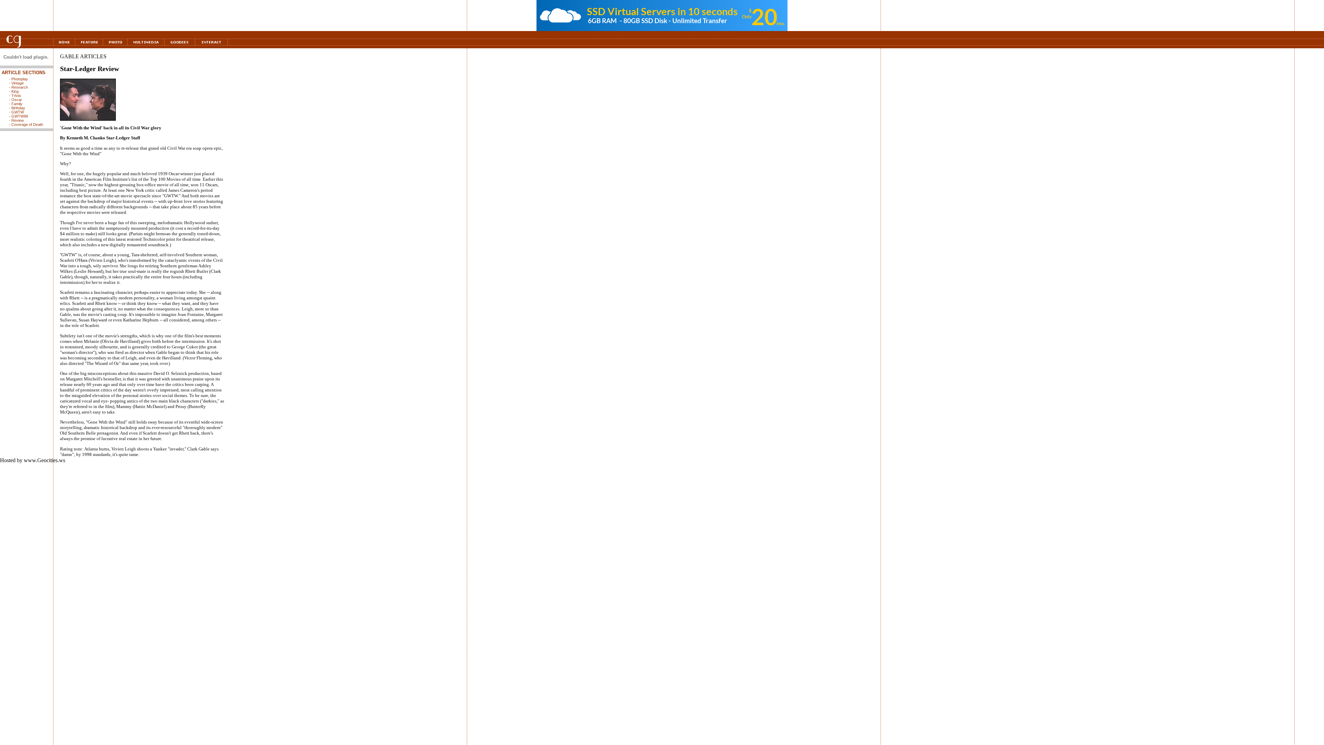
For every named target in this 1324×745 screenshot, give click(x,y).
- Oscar (15, 100)
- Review (16, 120)
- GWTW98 (18, 116)
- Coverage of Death (26, 124)
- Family (15, 104)
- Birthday (17, 108)
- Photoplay (18, 79)
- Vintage (16, 83)
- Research (18, 87)
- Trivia (15, 95)
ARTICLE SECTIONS (24, 72)
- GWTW (16, 112)
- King (14, 91)
